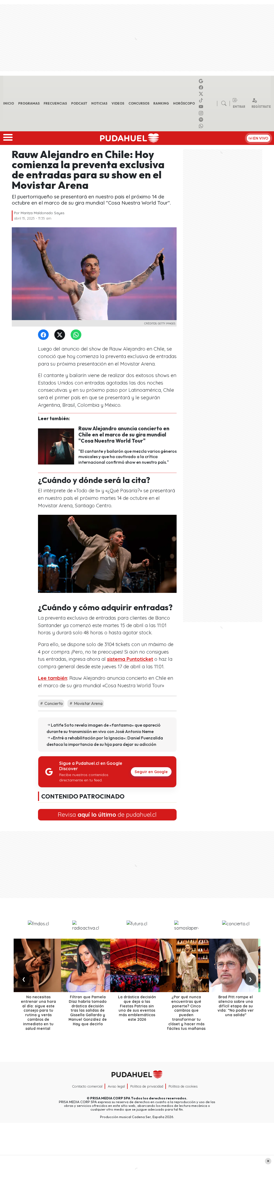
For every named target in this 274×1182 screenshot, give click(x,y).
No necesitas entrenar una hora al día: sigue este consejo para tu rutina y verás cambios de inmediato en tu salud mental (38, 1013)
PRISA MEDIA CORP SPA (110, 1098)
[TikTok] (202, 100)
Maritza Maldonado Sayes (42, 213)
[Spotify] (202, 119)
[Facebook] (202, 87)
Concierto (53, 703)
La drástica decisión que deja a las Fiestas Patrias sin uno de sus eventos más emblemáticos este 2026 (137, 1008)
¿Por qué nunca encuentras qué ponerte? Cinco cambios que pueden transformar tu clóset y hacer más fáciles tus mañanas (186, 1013)
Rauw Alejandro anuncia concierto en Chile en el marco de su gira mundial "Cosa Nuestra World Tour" (123, 434)
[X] (202, 94)
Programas (29, 103)
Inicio (8, 103)
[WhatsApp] (77, 335)
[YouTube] (202, 106)
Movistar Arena (87, 703)
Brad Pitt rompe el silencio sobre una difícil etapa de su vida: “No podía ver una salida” (236, 1006)
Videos (118, 103)
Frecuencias (55, 103)
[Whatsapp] (202, 126)
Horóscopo (184, 103)
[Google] (202, 81)
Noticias (99, 103)
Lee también (52, 678)
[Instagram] (202, 113)
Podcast (79, 103)
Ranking (161, 103)
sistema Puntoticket (130, 659)
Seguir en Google (151, 771)
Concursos (138, 103)
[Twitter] (60, 335)
